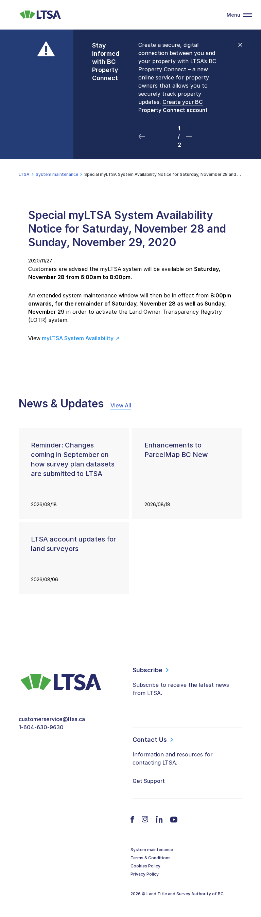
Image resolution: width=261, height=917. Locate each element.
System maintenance (151, 849)
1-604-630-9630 (41, 727)
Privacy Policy (144, 874)
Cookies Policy (145, 865)
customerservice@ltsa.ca (52, 719)
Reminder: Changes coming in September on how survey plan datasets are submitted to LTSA (73, 459)
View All (120, 405)
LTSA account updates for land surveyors (73, 544)
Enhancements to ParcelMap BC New (176, 450)
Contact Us (150, 739)
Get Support (149, 780)
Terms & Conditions (150, 857)
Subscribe (147, 670)
